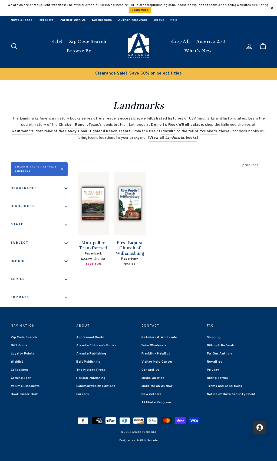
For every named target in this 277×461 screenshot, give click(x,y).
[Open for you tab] (259, 427)
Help (173, 20)
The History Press (90, 370)
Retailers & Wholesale (159, 337)
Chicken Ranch (73, 124)
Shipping (214, 337)
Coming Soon (21, 378)
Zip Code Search (88, 41)
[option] (138, 73)
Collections (20, 370)
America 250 (211, 41)
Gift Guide (19, 345)
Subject (20, 243)
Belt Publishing (88, 362)
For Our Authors (220, 354)
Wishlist (17, 362)
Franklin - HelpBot (155, 354)
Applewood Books (90, 337)
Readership (23, 188)
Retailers (46, 20)
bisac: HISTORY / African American (35, 169)
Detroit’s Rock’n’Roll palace (177, 124)
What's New (198, 50)
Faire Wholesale (153, 345)
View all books (173, 138)
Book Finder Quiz (24, 394)
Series (18, 279)
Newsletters (151, 394)
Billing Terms (217, 378)
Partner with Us (72, 20)
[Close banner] (271, 8)
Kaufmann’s (23, 131)
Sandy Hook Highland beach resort (97, 131)
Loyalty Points (23, 354)
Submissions (102, 20)
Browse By (79, 50)
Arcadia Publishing (91, 354)
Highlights (23, 206)
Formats (20, 297)
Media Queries (152, 378)
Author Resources (133, 20)
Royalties (214, 362)
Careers (82, 394)
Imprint (19, 261)
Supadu (152, 440)
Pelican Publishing (90, 378)
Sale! (57, 41)
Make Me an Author (157, 386)
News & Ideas (21, 20)
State (17, 224)
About (159, 20)
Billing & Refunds (221, 345)
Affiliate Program (156, 402)
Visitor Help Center (157, 362)
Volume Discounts (25, 386)
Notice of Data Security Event (231, 394)
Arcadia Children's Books (96, 345)
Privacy (213, 370)
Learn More (140, 10)
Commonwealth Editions (96, 386)
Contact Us (150, 370)
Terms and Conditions (224, 386)
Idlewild (168, 131)
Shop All (180, 41)
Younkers (208, 131)
